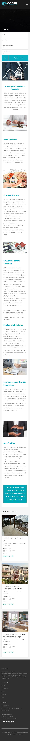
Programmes (5, 688)
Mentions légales (16, 732)
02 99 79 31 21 (5, 710)
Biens (3, 691)
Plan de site (19, 734)
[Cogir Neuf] (9, 5)
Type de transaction (8, 45)
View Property (15, 531)
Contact (4, 694)
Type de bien (6, 51)
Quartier (5, 40)
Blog (3, 697)
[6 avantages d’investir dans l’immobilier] (15, 71)
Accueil (3, 685)
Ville (4, 34)
